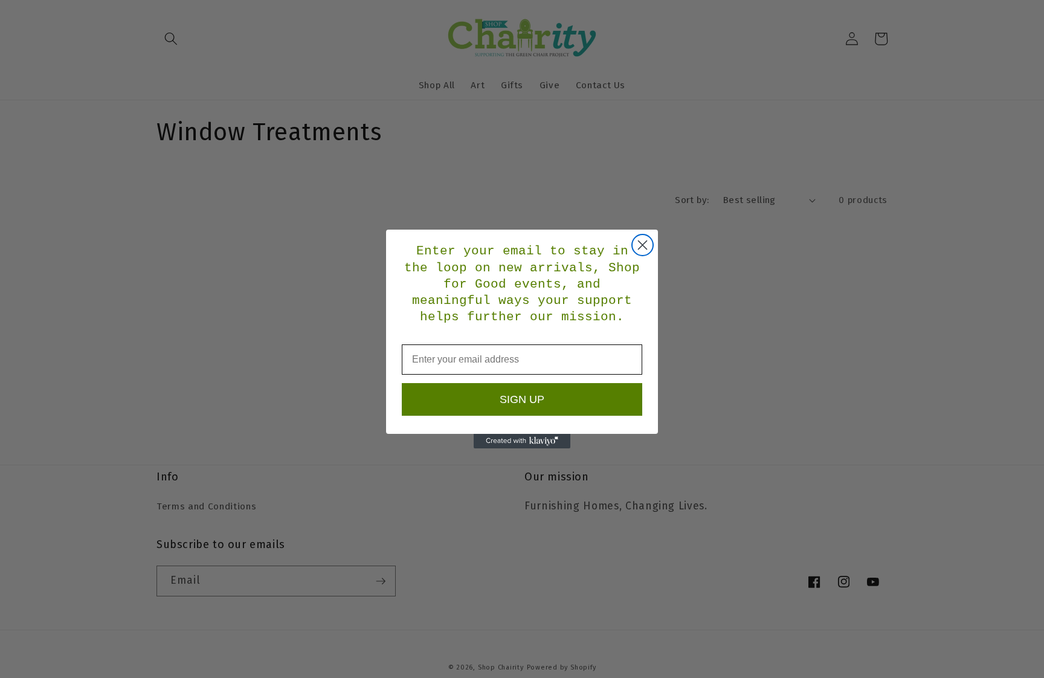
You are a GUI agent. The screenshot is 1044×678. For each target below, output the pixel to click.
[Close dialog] (642, 245)
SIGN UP (522, 399)
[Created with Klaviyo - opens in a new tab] (522, 441)
